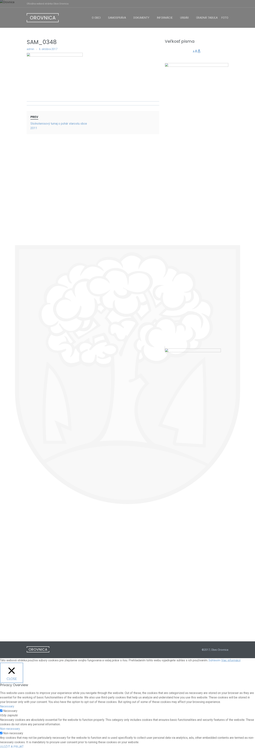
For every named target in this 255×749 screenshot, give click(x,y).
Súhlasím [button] (214, 660)
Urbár (184, 17)
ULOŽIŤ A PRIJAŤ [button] (12, 746)
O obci (96, 17)
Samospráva (117, 17)
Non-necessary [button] (10, 729)
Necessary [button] (7, 706)
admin (30, 49)
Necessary (10, 711)
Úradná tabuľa (207, 17)
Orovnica (43, 18)
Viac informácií (230, 660)
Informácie (165, 17)
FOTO (224, 17)
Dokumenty (141, 17)
